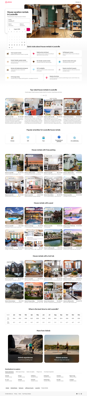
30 (9, 47)
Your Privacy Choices (26, 393)
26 (16, 45)
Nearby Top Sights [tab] (30, 371)
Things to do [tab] (39, 371)
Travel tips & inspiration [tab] (49, 371)
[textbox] (13, 25)
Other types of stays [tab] (20, 371)
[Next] (46, 95)
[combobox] (18, 21)
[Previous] (41, 95)
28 (21, 45)
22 (24, 42)
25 (14, 45)
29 (24, 45)
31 (11, 47)
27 (19, 45)
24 (11, 45)
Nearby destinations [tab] (9, 371)
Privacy (15, 393)
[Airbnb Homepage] (8, 2)
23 (9, 45)
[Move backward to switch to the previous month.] (9, 29)
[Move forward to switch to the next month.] (24, 29)
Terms (19, 393)
